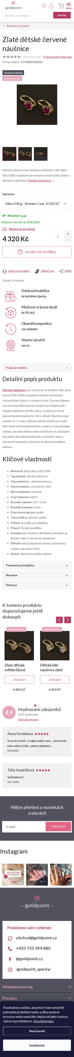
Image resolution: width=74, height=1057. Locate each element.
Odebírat (58, 826)
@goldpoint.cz (29, 958)
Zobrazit (19, 679)
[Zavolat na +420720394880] (43, 5)
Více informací (43, 1021)
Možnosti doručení (22, 229)
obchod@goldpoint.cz (36, 937)
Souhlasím (37, 1045)
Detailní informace (39, 180)
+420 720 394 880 (33, 948)
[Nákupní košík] (61, 6)
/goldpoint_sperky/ (33, 969)
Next (67, 620)
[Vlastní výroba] (19, 645)
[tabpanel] (19, 661)
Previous (59, 620)
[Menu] (68, 5)
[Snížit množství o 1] (68, 239)
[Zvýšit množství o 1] (68, 233)
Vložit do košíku (40, 252)
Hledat (62, 15)
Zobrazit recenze (28, 719)
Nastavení (37, 1031)
